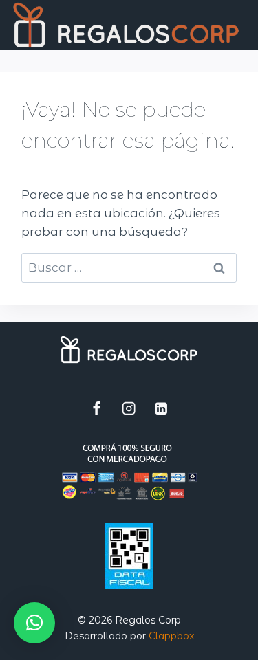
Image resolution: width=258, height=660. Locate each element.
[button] (34, 623)
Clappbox (171, 636)
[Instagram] (129, 409)
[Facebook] (97, 409)
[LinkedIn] (161, 409)
